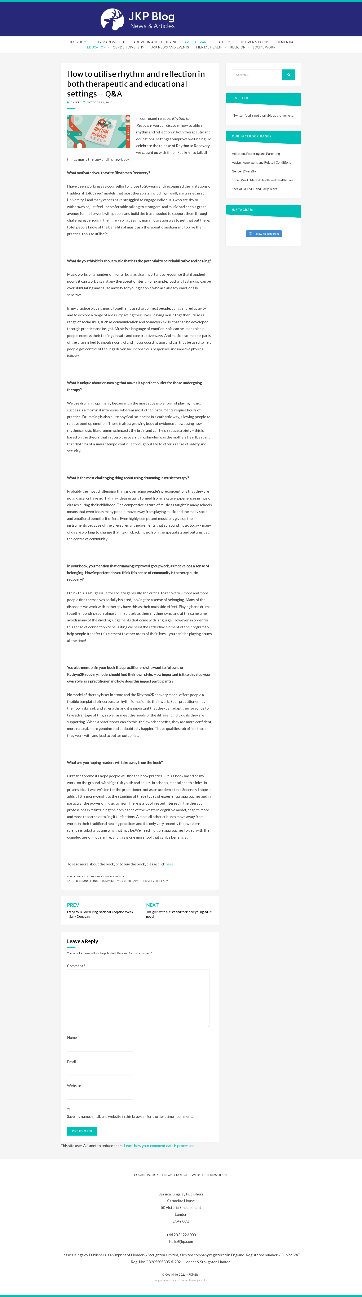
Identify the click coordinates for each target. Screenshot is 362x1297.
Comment (76, 965)
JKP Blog (194, 1274)
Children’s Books (253, 42)
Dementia (284, 42)
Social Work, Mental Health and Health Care (262, 180)
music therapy (127, 880)
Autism (224, 42)
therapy (162, 880)
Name (73, 1037)
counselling (88, 880)
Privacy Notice (175, 1175)
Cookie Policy (146, 1175)
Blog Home (79, 42)
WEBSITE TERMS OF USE (210, 1175)
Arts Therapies (198, 42)
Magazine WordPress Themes (172, 1280)
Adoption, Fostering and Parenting (256, 153)
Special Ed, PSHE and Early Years (254, 189)
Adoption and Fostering (155, 42)
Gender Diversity (128, 47)
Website (74, 1085)
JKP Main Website (111, 42)
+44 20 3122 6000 (181, 1234)
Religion (238, 47)
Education (96, 47)
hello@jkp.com (181, 1241)
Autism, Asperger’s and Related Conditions (261, 162)
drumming (107, 880)
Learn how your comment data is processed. (159, 1145)
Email (72, 1061)
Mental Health (209, 47)
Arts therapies (93, 876)
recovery (147, 880)
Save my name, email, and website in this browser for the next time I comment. (130, 1116)
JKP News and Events (170, 47)
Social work (264, 47)
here (169, 864)
